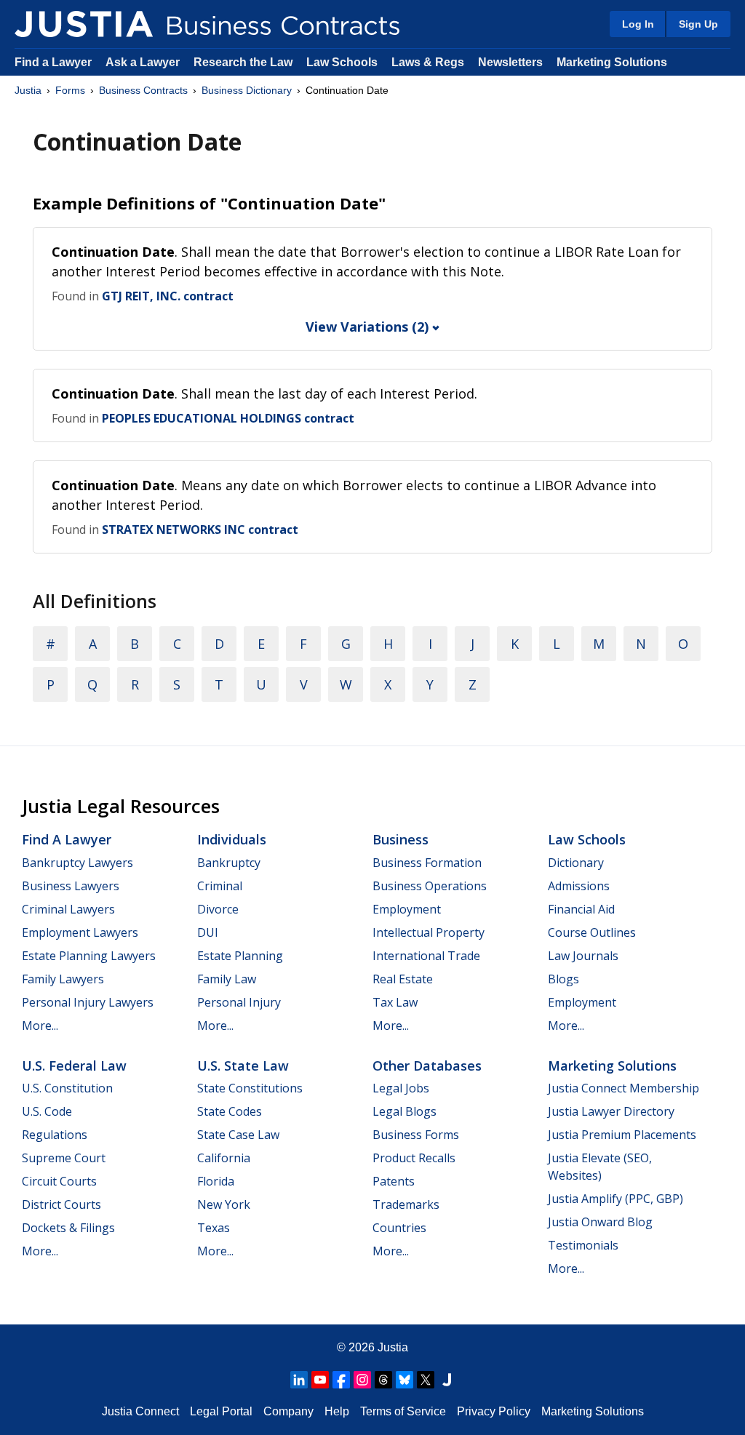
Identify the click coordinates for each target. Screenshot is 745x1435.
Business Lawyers (70, 886)
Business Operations (429, 886)
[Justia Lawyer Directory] (446, 1379)
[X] (425, 1379)
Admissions (579, 886)
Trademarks (405, 1204)
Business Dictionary (247, 90)
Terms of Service (403, 1411)
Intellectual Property (428, 932)
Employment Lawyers (80, 932)
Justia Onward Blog (600, 1222)
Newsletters (510, 62)
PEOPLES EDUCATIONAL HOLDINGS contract (228, 418)
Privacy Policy (493, 1411)
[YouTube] (320, 1379)
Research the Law (243, 62)
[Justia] (84, 24)
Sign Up (698, 24)
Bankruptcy (228, 863)
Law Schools (342, 62)
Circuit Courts (59, 1181)
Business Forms (415, 1135)
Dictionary (576, 863)
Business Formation (427, 863)
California (223, 1158)
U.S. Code (47, 1111)
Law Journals (583, 956)
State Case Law (238, 1135)
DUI (207, 932)
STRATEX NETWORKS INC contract (200, 529)
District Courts (61, 1204)
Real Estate (402, 979)
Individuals (231, 839)
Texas (213, 1228)
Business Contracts (143, 90)
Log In (638, 24)
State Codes (229, 1111)
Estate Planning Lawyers (89, 956)
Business (400, 839)
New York (223, 1204)
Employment (406, 909)
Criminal (219, 886)
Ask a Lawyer (144, 62)
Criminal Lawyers (68, 909)
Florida (215, 1181)
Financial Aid (581, 909)
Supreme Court (63, 1158)
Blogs (563, 979)
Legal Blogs (404, 1111)
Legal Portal (221, 1411)
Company (288, 1411)
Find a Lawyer (53, 62)
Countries (399, 1228)
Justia (28, 90)
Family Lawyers (63, 979)
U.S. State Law (243, 1065)
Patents (393, 1181)
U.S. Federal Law (74, 1065)
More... (40, 1026)
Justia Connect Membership (623, 1088)
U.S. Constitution (67, 1088)
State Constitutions (250, 1088)
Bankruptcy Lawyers (77, 863)
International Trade (426, 956)
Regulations (54, 1135)
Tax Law (395, 1002)
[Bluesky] (404, 1379)
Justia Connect (140, 1411)
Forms (70, 90)
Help (336, 1411)
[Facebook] (341, 1379)
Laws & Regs (427, 62)
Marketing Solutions (612, 62)
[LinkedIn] (299, 1379)
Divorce (218, 909)
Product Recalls (413, 1158)
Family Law (226, 979)
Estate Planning (240, 956)
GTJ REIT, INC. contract (168, 296)
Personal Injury (239, 1002)
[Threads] (383, 1379)
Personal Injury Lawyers (88, 1002)
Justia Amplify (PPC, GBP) (615, 1199)
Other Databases (427, 1065)
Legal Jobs (400, 1088)
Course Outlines (592, 932)
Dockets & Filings (68, 1228)
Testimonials (583, 1245)
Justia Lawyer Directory (611, 1111)
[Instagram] (362, 1379)
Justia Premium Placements (622, 1135)
